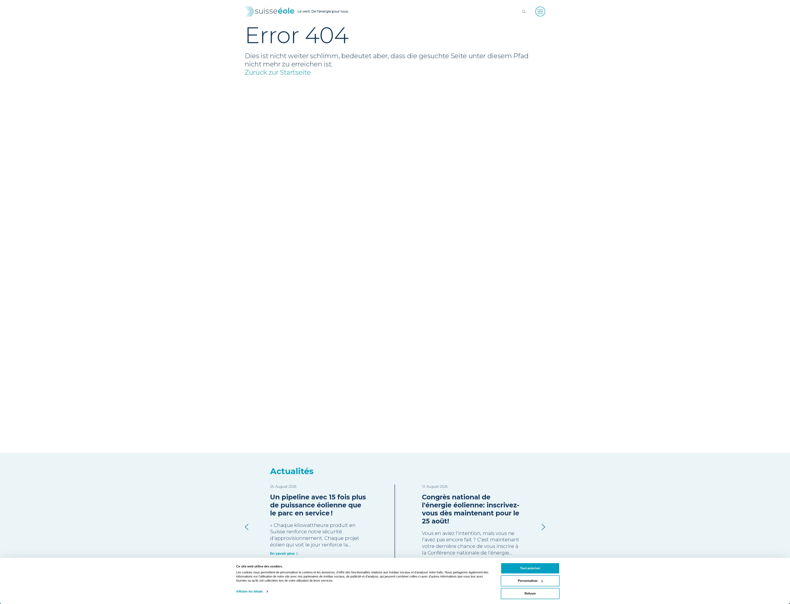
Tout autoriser (530, 568)
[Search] (523, 11)
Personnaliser (528, 581)
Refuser (530, 593)
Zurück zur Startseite (278, 72)
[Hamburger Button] (540, 11)
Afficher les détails (249, 591)
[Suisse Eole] (269, 12)
